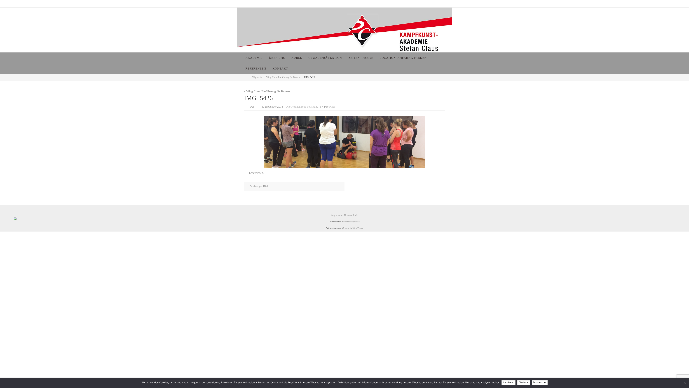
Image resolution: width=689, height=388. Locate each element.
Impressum (337, 215)
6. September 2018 (272, 106)
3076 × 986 (322, 106)
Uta (252, 106)
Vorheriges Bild (259, 186)
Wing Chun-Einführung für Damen (283, 77)
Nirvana (345, 228)
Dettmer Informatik (352, 222)
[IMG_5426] (344, 141)
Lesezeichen (256, 172)
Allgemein (257, 77)
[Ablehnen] (684, 383)
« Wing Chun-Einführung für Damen (267, 91)
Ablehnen (523, 382)
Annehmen (508, 382)
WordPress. (357, 228)
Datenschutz (351, 215)
